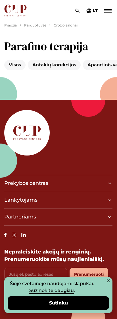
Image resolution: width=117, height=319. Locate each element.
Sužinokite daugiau (51, 290)
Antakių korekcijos (54, 65)
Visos (15, 65)
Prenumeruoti (89, 274)
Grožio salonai (66, 25)
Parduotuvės (35, 25)
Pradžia (10, 25)
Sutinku (58, 303)
